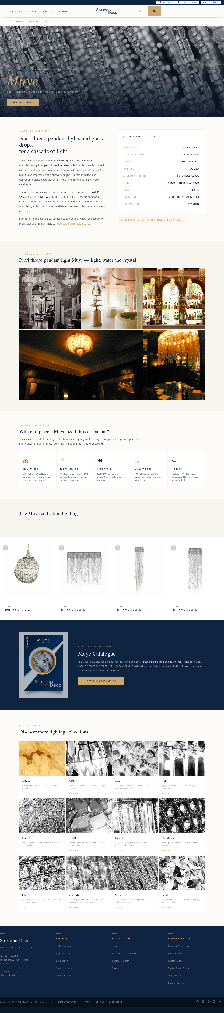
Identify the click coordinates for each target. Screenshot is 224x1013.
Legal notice (174, 975)
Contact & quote (120, 960)
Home (9, 21)
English (207, 2)
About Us (48, 11)
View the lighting (23, 102)
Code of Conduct (177, 982)
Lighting (20, 21)
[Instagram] (204, 1002)
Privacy (86, 1001)
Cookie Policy (175, 960)
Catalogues (62, 960)
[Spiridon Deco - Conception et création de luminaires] (106, 11)
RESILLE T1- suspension (19, 610)
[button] (140, 10)
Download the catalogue (103, 681)
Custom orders (64, 968)
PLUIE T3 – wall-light (129, 610)
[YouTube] (221, 1002)
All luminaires (63, 946)
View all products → (31, 519)
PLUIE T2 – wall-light (185, 610)
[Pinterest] (210, 1002)
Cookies (100, 1001)
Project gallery (64, 975)
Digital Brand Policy (178, 968)
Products (14, 11)
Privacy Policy (175, 953)
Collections (33, 21)
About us (116, 946)
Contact (64, 11)
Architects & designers (124, 953)
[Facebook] (199, 1002)
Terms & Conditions (178, 946)
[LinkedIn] (215, 1002)
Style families (63, 953)
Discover (31, 11)
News (115, 968)
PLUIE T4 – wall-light (73, 610)
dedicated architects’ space (73, 223)
